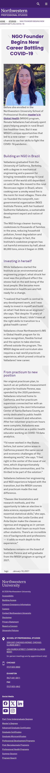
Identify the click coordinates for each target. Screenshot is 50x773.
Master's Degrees (10, 723)
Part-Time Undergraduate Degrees (17, 719)
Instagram (13, 711)
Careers (5, 609)
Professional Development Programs (18, 741)
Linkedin (20, 704)
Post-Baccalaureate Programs (15, 745)
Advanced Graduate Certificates (16, 728)
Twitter (13, 704)
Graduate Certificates (11, 732)
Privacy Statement (10, 622)
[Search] (38, 4)
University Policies (10, 631)
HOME (2, 21)
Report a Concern (10, 626)
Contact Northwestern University (16, 613)
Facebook (6, 704)
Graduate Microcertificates (14, 736)
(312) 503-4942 (13, 687)
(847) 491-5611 (13, 678)
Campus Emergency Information (16, 605)
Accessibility (7, 596)
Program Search (9, 758)
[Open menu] (46, 4)
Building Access (9, 600)
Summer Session (9, 754)
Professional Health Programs (15, 749)
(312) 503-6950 (13, 667)
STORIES (12, 21)
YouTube (6, 711)
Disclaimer (7, 618)
